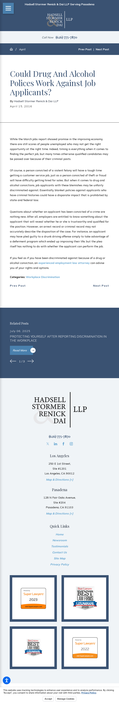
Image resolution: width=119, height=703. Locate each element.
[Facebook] (63, 443)
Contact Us (59, 552)
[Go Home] (12, 49)
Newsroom (59, 540)
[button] (7, 680)
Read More (20, 350)
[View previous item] (13, 361)
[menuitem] (59, 534)
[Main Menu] (8, 8)
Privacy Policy (59, 564)
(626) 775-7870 (66, 37)
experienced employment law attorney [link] (64, 263)
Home (60, 534)
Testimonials (59, 546)
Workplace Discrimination (43, 277)
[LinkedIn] (55, 443)
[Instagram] (71, 443)
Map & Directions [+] (59, 479)
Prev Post (18, 285)
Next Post (101, 285)
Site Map (59, 558)
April (22, 49)
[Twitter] (47, 443)
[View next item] (30, 361)
